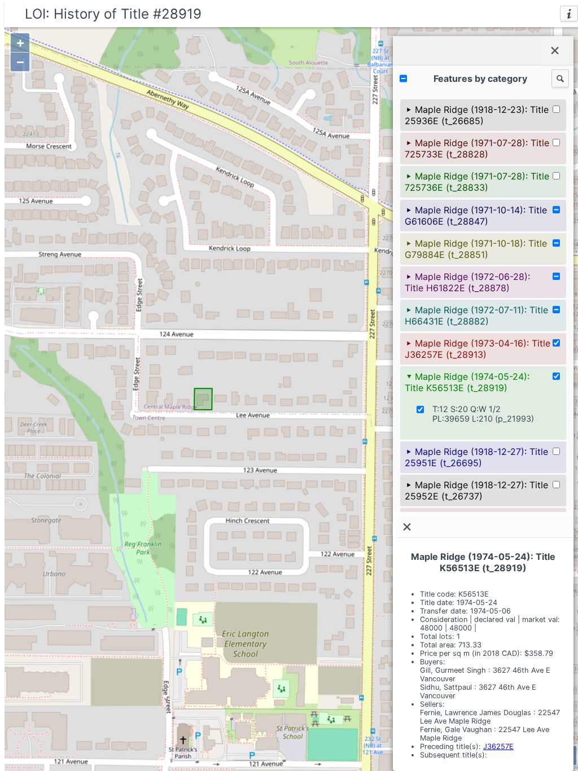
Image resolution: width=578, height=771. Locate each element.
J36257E (498, 746)
